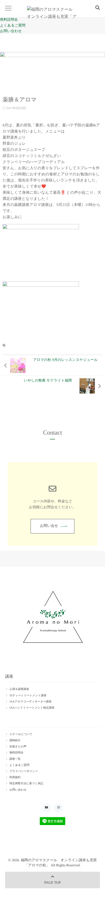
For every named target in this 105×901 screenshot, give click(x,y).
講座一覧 (15, 759)
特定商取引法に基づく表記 (26, 783)
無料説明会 (9, 20)
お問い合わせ (11, 31)
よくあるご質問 (12, 26)
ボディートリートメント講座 (27, 695)
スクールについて (20, 734)
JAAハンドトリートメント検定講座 (32, 707)
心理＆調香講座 (19, 689)
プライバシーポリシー (23, 771)
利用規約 (15, 777)
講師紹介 (15, 740)
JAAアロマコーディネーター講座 (30, 701)
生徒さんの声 (18, 746)
